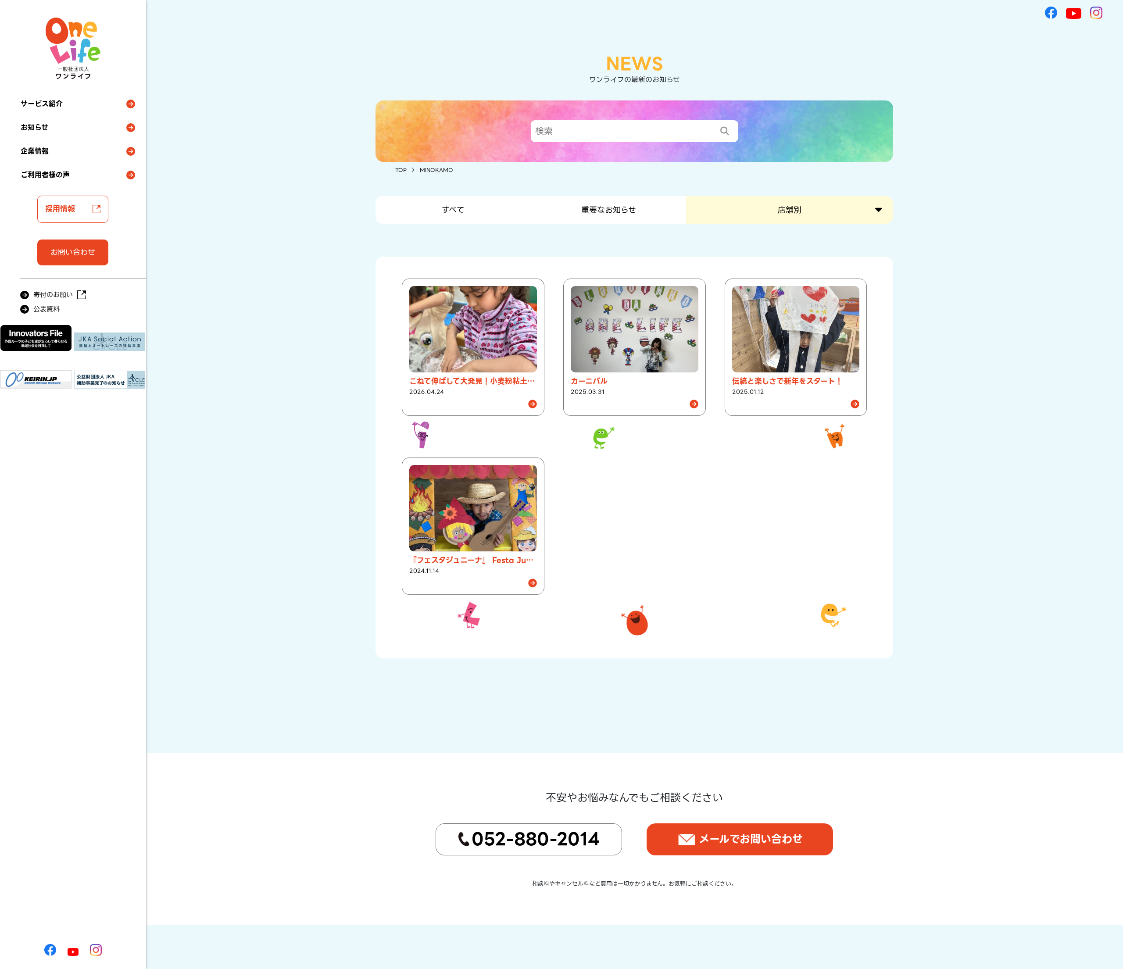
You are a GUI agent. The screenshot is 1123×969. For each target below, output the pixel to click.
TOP (401, 170)
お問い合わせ (72, 252)
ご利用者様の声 (45, 174)
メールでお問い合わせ (751, 838)
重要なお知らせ (608, 210)
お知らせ (34, 127)
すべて (453, 210)
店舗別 (789, 210)
